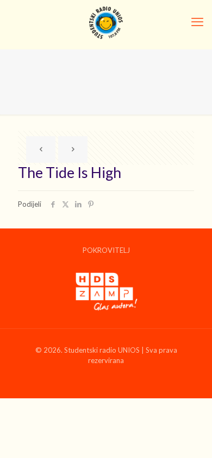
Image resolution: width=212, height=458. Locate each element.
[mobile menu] (197, 21)
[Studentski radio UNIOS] (106, 21)
